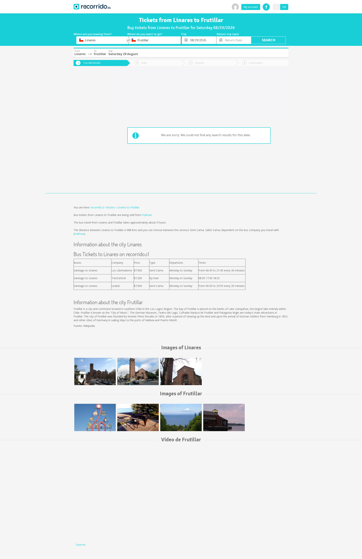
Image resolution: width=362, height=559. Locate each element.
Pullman (147, 215)
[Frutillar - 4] (223, 417)
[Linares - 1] (181, 371)
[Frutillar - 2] (138, 417)
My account (251, 7)
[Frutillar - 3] (181, 417)
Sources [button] (81, 544)
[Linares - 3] (95, 371)
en (284, 7)
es (276, 7)
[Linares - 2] (138, 371)
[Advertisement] (89, 132)
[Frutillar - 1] (95, 417)
